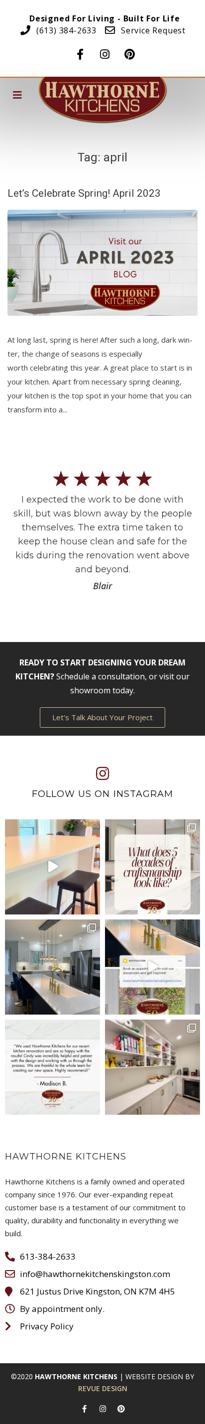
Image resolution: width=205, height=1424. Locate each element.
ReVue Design (102, 1388)
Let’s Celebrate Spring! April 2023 (84, 193)
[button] (102, 717)
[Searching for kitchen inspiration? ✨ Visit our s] (152, 967)
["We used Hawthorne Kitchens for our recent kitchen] (52, 1067)
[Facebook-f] (80, 51)
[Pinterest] (130, 51)
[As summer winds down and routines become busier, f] (152, 1067)
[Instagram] (105, 51)
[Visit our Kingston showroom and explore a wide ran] (52, 866)
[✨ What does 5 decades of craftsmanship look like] (152, 866)
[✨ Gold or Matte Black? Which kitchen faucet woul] (52, 967)
